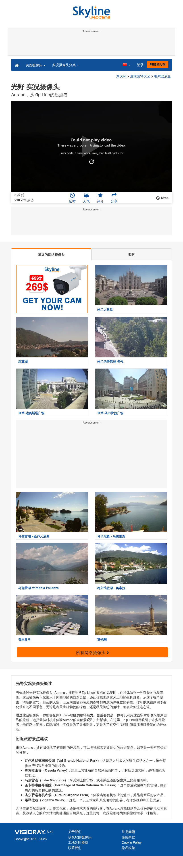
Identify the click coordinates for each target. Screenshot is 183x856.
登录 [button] (140, 64)
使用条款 (128, 837)
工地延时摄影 (78, 842)
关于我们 (74, 831)
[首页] (16, 64)
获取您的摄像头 (80, 837)
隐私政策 (128, 847)
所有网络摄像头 (91, 652)
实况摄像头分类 (64, 64)
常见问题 (128, 831)
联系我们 (74, 847)
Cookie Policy (132, 842)
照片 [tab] (131, 254)
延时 (72, 201)
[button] (126, 64)
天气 (86, 201)
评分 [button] (100, 201)
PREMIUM (158, 64)
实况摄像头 (34, 65)
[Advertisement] (91, 44)
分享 (114, 201)
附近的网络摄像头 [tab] (51, 254)
